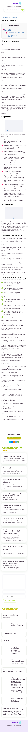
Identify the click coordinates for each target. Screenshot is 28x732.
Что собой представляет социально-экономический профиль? (15, 650)
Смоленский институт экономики (13, 518)
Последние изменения (10, 28)
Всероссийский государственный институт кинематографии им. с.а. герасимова (13, 548)
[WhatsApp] (18, 442)
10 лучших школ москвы (10, 633)
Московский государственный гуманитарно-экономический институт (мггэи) (12, 495)
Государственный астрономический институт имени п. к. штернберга (13, 670)
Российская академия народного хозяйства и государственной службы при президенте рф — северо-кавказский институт (12, 532)
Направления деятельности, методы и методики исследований (15, 35)
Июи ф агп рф (14, 218)
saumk (16, 3)
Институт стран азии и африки (14, 130)
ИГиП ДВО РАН (8, 31)
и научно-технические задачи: (16, 32)
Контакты (20, 728)
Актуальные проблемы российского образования (17, 700)
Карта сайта (13, 728)
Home (4, 17)
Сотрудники (7, 29)
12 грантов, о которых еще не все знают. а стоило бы (17, 625)
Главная (8, 728)
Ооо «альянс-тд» (7, 640)
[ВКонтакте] (12, 442)
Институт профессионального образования (12, 506)
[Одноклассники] (14, 442)
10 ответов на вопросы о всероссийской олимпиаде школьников (10, 615)
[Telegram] (16, 442)
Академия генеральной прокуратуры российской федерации (14, 562)
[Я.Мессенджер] (10, 442)
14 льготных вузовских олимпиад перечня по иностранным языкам (17, 661)
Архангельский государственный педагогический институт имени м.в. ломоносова (14, 480)
